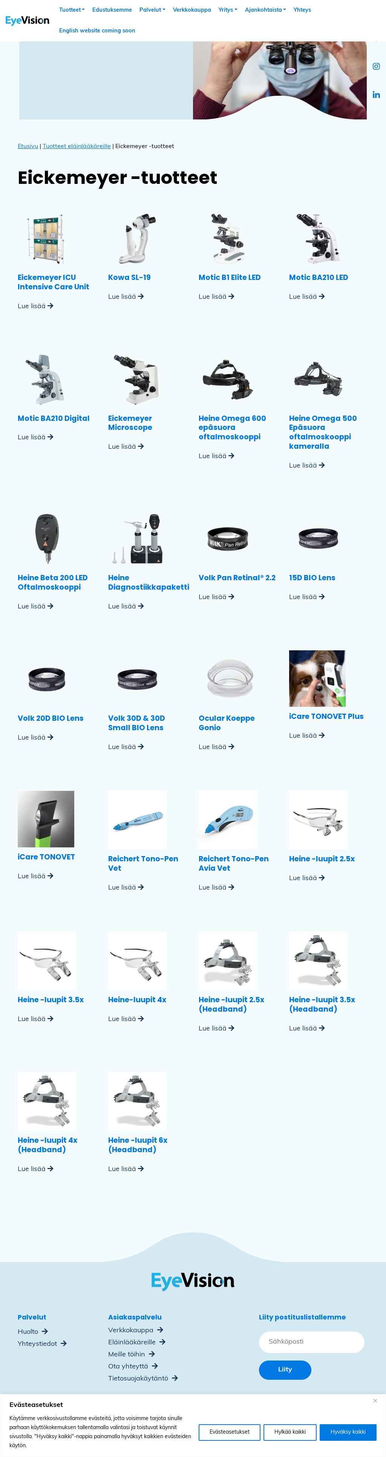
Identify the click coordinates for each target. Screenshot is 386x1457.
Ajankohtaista (263, 10)
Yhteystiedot (38, 1344)
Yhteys (302, 10)
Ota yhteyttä (129, 1367)
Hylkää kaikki (290, 1432)
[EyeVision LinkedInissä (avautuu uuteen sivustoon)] (376, 96)
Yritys (226, 10)
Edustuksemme (112, 10)
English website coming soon (97, 31)
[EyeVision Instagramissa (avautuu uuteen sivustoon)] (376, 67)
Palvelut (150, 10)
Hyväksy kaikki (348, 1432)
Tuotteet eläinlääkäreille (77, 147)
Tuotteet (70, 10)
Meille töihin (127, 1355)
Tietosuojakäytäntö (139, 1379)
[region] (193, 1425)
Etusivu (28, 147)
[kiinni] (378, 1400)
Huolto (29, 1332)
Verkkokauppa (192, 10)
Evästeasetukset (230, 1432)
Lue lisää (32, 306)
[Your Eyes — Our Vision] (24, 21)
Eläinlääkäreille (133, 1342)
